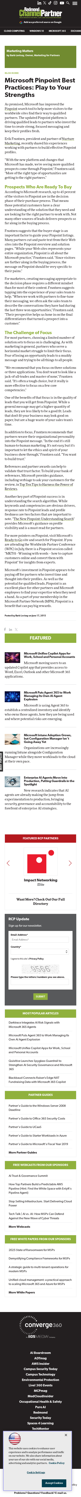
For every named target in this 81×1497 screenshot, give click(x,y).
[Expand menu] (75, 4)
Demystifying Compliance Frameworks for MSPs (39, 1258)
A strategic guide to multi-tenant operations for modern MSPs (38, 1269)
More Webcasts (19, 1226)
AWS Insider (41, 1364)
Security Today (40, 1418)
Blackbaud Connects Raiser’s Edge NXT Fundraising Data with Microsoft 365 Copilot (37, 1080)
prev (8, 863)
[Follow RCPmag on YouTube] (62, 3)
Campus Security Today (40, 1369)
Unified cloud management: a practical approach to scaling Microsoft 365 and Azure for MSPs (40, 1282)
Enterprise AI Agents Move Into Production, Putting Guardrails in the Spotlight (49, 781)
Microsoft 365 (57, 31)
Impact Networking (40, 880)
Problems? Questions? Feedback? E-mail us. (40, 1493)
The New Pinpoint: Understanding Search (43, 519)
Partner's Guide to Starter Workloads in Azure (38, 1135)
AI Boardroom (40, 1353)
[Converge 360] (40, 1326)
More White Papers (22, 1292)
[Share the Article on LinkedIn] (10, 629)
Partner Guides (40, 1095)
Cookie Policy (57, 1463)
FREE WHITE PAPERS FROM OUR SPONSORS (40, 1239)
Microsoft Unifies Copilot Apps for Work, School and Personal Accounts (49, 655)
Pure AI (40, 1407)
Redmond (40, 1412)
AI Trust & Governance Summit (28, 1176)
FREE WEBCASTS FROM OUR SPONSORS (40, 1165)
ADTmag (40, 1358)
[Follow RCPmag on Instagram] (55, 3)
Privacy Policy (36, 959)
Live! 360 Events (41, 1385)
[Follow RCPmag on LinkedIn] (39, 3)
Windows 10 (37, 31)
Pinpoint (11, 108)
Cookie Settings (36, 1472)
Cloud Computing (14, 31)
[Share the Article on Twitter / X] (16, 629)
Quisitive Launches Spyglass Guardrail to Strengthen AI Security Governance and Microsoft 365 (40, 1065)
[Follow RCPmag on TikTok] (50, 3)
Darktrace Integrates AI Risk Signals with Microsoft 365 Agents (34, 1024)
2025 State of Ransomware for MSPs (32, 1250)
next (70, 863)
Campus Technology (40, 1374)
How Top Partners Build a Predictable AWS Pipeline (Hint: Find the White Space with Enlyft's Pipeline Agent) (40, 1188)
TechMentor (40, 1429)
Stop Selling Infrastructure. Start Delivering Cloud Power (40, 1203)
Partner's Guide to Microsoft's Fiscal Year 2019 (38, 1144)
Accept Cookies (54, 1483)
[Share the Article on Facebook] (4, 629)
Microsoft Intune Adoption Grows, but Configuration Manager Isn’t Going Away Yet (47, 739)
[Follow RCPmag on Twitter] (44, 3)
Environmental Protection (40, 1380)
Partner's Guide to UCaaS (25, 1127)
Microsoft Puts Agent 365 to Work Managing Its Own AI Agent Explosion (47, 696)
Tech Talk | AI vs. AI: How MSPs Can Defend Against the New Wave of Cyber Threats (36, 1216)
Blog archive (13, 43)
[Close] (66, 1435)
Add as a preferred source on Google (43, 22)
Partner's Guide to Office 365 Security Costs (37, 1118)
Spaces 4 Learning (40, 1423)
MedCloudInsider (40, 1396)
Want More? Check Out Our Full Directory (40, 902)
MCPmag (40, 1391)
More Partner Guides (23, 1152)
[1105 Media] (40, 1337)
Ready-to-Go (13, 540)
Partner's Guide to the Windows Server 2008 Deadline (37, 1108)
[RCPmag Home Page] (40, 10)
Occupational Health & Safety (40, 1401)
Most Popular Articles (41, 1013)
